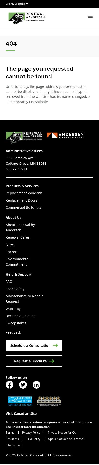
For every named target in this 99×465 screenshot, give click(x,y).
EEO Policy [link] (33, 439)
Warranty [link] (13, 308)
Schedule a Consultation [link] (30, 345)
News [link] (10, 244)
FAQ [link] (9, 281)
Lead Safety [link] (15, 289)
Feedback (13, 332)
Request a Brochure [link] (30, 361)
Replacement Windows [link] (24, 193)
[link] (26, 18)
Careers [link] (12, 251)
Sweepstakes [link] (16, 323)
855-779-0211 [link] (16, 168)
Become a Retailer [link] (20, 316)
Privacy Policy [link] (31, 432)
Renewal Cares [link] (18, 237)
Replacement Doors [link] (21, 200)
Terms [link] (10, 432)
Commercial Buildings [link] (23, 207)
